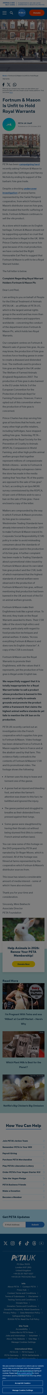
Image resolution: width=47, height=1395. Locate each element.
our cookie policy (25, 1373)
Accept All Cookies (22, 1383)
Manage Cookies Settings (22, 1390)
